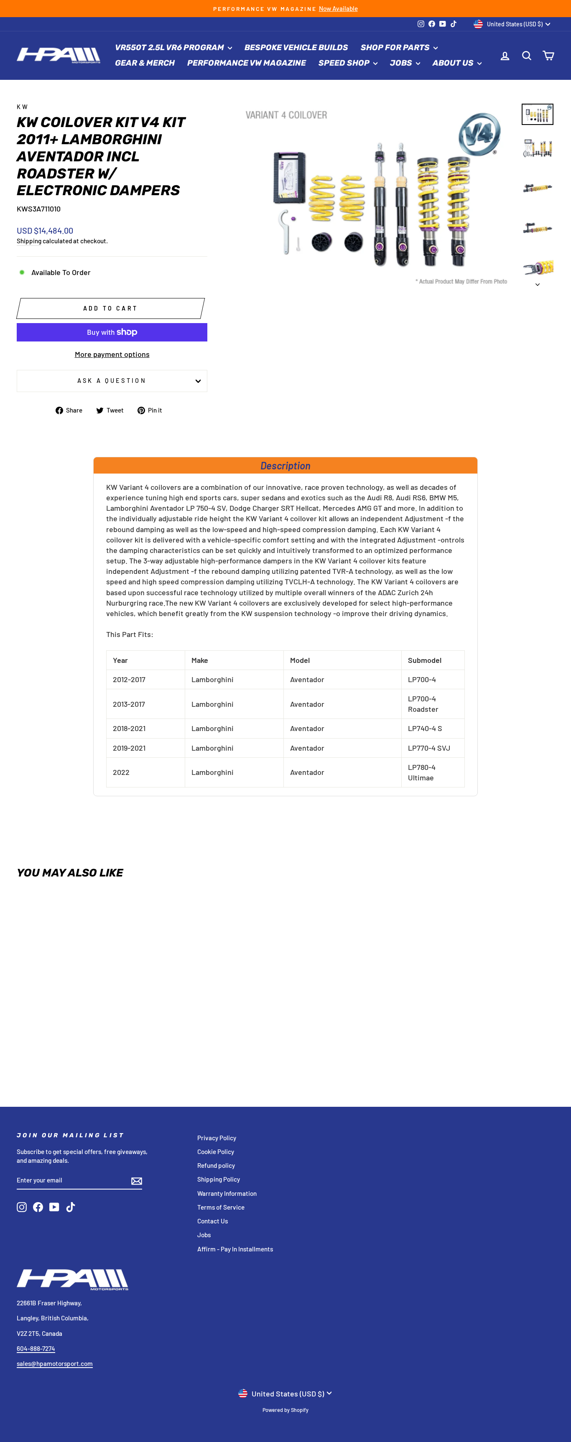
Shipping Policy (218, 1179)
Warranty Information (227, 1193)
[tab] (285, 465)
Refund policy (216, 1165)
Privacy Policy (216, 1137)
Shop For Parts (396, 47)
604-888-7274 (36, 1348)
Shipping (29, 241)
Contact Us (212, 1221)
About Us (454, 63)
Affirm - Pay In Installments (235, 1249)
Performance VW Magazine (246, 63)
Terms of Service (221, 1207)
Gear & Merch (145, 63)
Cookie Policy (215, 1151)
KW (23, 106)
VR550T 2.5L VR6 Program (170, 47)
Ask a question (111, 380)
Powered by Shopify (285, 1409)
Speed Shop (345, 63)
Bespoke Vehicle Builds (296, 47)
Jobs (402, 63)
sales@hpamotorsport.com (55, 1363)
